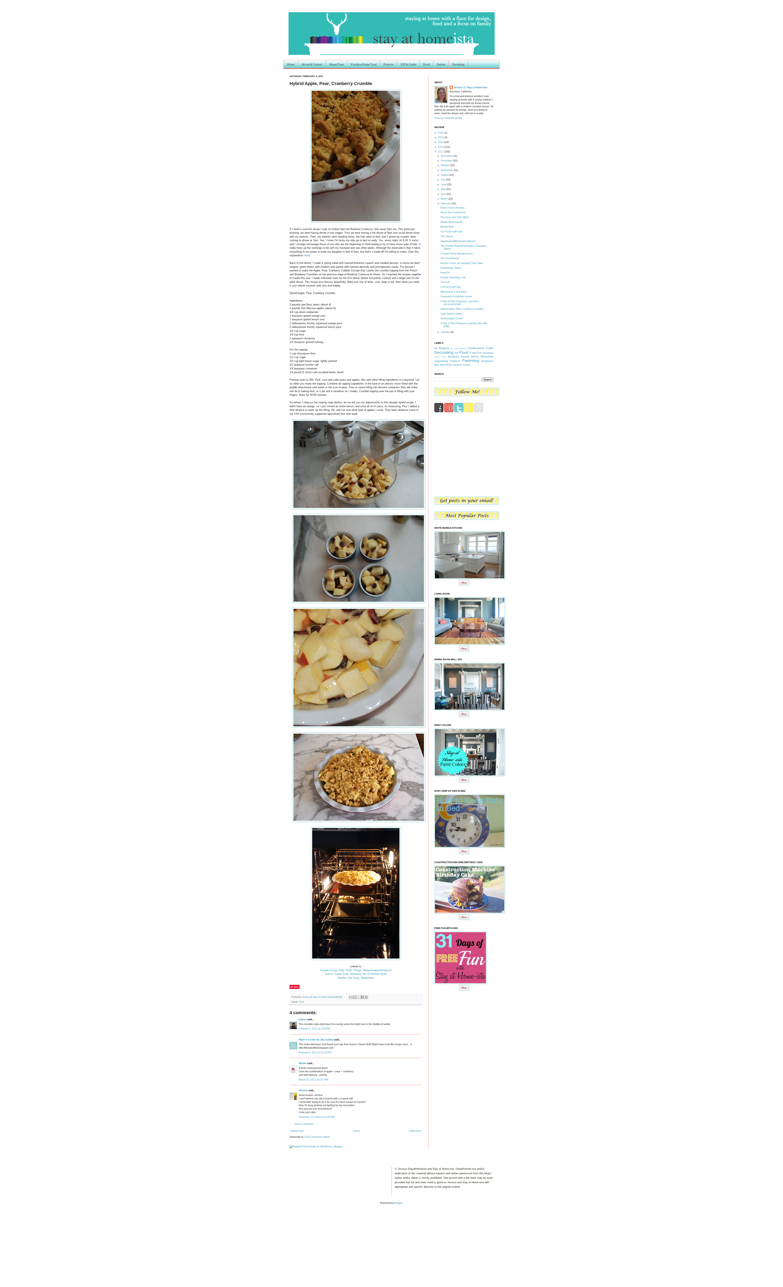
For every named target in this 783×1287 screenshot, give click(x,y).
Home (291, 64)
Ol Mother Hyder (377, 973)
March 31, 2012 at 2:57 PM (313, 1079)
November (447, 160)
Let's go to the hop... (451, 286)
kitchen (475, 356)
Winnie (302, 1063)
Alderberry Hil (358, 973)
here (306, 255)
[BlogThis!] (355, 997)
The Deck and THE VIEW (454, 217)
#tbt (436, 348)
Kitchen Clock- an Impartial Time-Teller (461, 263)
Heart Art (445, 272)
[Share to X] (358, 997)
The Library (446, 236)
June (444, 184)
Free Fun (476, 352)
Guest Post (440, 357)
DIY (457, 353)
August (445, 175)
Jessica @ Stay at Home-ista (316, 997)
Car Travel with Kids (451, 231)
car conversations (458, 348)
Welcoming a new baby (453, 291)
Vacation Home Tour (364, 64)
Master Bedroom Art (451, 222)
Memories (487, 356)
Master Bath (447, 226)
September (447, 170)
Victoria (303, 1090)
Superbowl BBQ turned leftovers (458, 241)
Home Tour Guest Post (452, 212)
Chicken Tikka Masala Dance (456, 253)
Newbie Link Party (348, 977)
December (447, 156)
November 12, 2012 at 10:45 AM (316, 1117)
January (445, 332)
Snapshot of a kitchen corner (456, 296)
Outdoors (455, 361)
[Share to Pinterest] (366, 997)
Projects (389, 64)
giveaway (488, 353)
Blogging (444, 348)
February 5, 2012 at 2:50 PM (314, 1028)
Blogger (398, 1203)
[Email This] (351, 997)
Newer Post (297, 1131)
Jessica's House (458, 356)
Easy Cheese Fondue (452, 207)
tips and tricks (443, 364)
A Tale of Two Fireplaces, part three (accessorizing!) (459, 303)
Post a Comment (304, 1124)
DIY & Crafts (408, 64)
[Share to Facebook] (362, 997)
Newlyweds (367, 977)
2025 (441, 132)
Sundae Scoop (328, 970)
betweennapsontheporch (377, 970)
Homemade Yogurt (450, 267)
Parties (441, 64)
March (444, 198)
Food (426, 64)
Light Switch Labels (451, 313)
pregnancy (487, 361)
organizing (441, 361)
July (443, 179)
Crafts (489, 348)
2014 (441, 142)
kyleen (302, 1019)
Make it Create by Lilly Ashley (316, 1039)
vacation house (461, 364)
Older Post (415, 1131)
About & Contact (312, 64)
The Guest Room (449, 258)
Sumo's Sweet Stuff (336, 973)
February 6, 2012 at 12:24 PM (315, 1052)
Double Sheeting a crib (453, 277)
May (443, 189)
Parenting (458, 64)
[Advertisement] (42, 1241)
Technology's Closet (451, 318)
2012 (441, 151)
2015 (441, 137)
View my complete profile (448, 118)
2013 (441, 147)
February (446, 203)
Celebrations (476, 348)
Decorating (443, 352)
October (445, 165)
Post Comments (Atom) (317, 1137)
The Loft (444, 282)
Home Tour (336, 64)
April (444, 194)
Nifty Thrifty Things (350, 970)
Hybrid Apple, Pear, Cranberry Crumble (462, 308)
